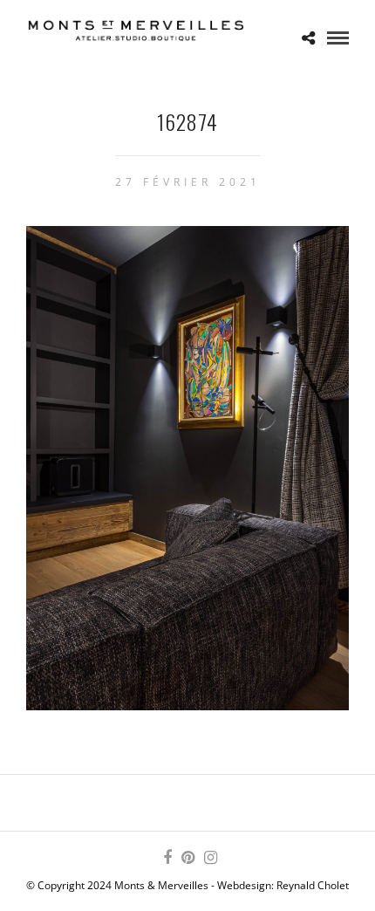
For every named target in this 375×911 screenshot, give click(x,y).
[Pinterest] (187, 857)
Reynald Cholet (312, 885)
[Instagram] (210, 857)
